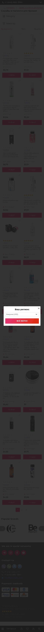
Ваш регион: (22, 309)
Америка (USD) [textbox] (12, 314)
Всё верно (22, 321)
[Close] (38, 308)
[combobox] (22, 314)
